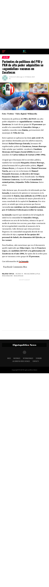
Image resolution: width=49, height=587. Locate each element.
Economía (39, 358)
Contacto (36, 361)
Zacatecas (19, 276)
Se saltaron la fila (32, 274)
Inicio (9, 358)
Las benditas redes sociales (21, 361)
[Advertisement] (24, 24)
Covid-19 (19, 274)
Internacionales (28, 358)
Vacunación (8, 276)
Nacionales (16, 358)
